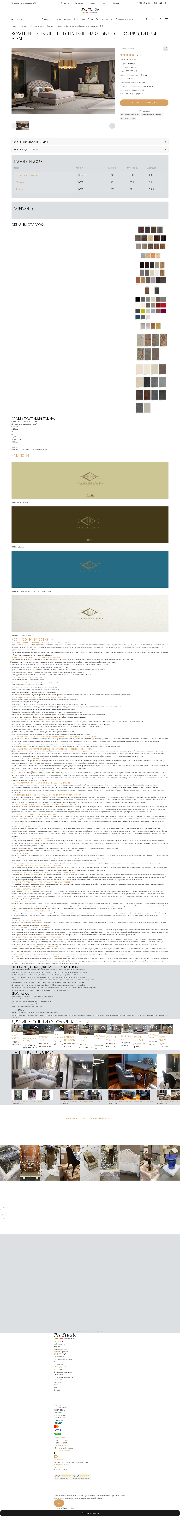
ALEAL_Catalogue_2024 (22, 635)
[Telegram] (54, 1453)
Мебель (67, 19)
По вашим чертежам (124, 19)
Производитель (128, 59)
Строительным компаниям (63, 1372)
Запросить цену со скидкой (144, 102)
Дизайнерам (58, 1375)
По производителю (104, 19)
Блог (104, 3)
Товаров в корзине (91, 1513)
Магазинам (58, 1369)
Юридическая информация (63, 1377)
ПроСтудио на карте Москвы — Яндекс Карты (90, 1331)
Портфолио (65, 3)
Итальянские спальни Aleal (152, 114)
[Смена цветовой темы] (153, 19)
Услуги (93, 3)
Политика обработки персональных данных (111, 1496)
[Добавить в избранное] (20, 1028)
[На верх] (59, 1503)
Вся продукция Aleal (128, 118)
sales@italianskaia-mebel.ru (63, 1448)
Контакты (116, 3)
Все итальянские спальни (130, 114)
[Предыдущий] (14, 126)
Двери (90, 19)
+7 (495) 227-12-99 (60, 1440)
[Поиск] (157, 19)
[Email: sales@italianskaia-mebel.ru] (148, 19)
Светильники (79, 19)
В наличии (46, 19)
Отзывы (56, 1385)
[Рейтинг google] (81, 1479)
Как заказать (79, 3)
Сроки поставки (59, 1357)
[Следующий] (112, 126)
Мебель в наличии (60, 1344)
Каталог (19, 19)
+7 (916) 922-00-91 (60, 1443)
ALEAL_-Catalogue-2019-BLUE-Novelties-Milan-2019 (32, 591)
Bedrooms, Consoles (21, 503)
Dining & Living (19, 547)
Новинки (57, 19)
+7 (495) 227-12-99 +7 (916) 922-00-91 (152, 3)
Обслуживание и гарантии (63, 1359)
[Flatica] (90, 1456)
